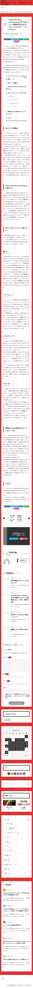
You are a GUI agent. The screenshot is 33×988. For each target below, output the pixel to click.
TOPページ (5, 12)
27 (19, 749)
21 (23, 746)
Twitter (14, 39)
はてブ (21, 39)
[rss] (12, 773)
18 (13, 746)
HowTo (9, 823)
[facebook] (15, 773)
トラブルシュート (12, 832)
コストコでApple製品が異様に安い (12, 925)
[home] (8, 773)
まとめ (8, 117)
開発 (6, 869)
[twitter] (21, 773)
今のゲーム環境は (11, 83)
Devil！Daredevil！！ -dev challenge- (13, 2)
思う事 (7, 855)
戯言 (6, 860)
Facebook (8, 39)
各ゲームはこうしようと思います (16, 92)
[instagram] (18, 773)
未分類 (7, 864)
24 (10, 749)
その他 (7, 842)
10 (10, 743)
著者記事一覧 (23, 560)
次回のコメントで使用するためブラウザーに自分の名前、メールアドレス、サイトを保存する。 (17, 696)
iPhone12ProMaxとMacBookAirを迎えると (16, 88)
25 (13, 749)
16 (6, 746)
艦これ (11, 96)
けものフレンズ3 (13, 103)
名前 (4, 674)
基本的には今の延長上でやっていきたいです (16, 113)
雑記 (6, 873)
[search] (28, 784)
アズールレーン (13, 99)
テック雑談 (17, 12)
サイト (5, 687)
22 (26, 746)
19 (16, 746)
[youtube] (24, 773)
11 (13, 743)
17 (10, 746)
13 (19, 743)
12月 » (26, 755)
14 (23, 743)
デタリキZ (12, 106)
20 (19, 746)
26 (16, 749)
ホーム (2, 7)
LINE (27, 39)
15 (26, 743)
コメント (5, 657)
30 (6, 752)
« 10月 (6, 755)
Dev (11, 12)
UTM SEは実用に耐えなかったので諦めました (16, 959)
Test (6, 837)
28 (23, 749)
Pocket (17, 41)
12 (16, 743)
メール (5, 681)
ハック (7, 846)
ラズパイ (7, 851)
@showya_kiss (8, 61)
